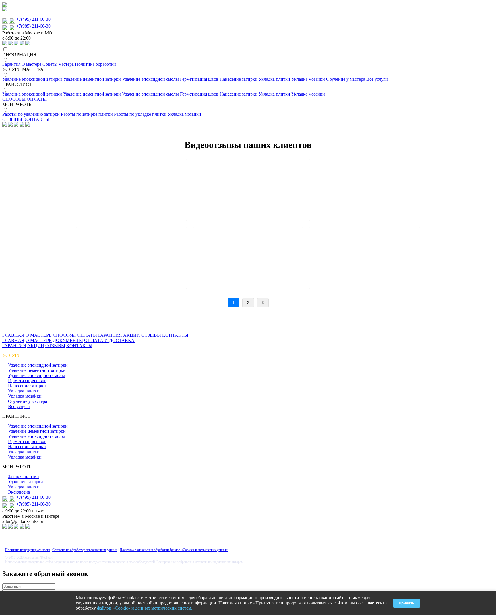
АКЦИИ (131, 335)
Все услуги (377, 79)
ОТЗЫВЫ (12, 119)
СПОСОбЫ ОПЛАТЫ (75, 335)
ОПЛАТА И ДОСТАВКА (109, 340)
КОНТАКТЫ (36, 119)
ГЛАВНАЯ (13, 335)
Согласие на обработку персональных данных (84, 550)
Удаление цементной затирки (92, 79)
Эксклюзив (19, 492)
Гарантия (11, 64)
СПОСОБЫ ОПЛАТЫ (24, 99)
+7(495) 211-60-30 (33, 19)
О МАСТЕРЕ (39, 335)
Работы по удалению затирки (31, 114)
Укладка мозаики (308, 79)
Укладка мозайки (308, 94)
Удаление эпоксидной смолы (150, 79)
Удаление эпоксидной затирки (32, 79)
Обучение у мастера (345, 79)
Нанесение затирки (238, 79)
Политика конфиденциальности (27, 550)
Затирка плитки (23, 476)
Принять (406, 603)
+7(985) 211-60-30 (33, 26)
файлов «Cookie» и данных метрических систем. (144, 608)
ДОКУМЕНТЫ (68, 340)
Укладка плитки (274, 79)
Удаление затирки (25, 481)
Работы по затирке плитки (87, 114)
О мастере (31, 64)
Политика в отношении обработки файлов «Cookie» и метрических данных (174, 550)
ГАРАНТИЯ (110, 335)
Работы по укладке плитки (140, 114)
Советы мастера (58, 64)
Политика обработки (95, 64)
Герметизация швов (199, 79)
